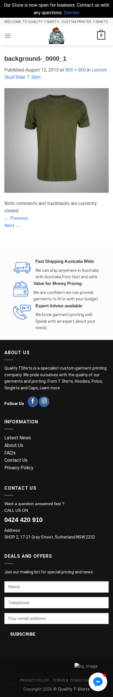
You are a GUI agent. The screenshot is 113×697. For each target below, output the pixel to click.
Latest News (17, 438)
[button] (98, 682)
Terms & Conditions (72, 680)
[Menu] (7, 35)
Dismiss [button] (71, 12)
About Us (13, 445)
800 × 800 (75, 70)
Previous (16, 218)
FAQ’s (10, 453)
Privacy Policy (19, 467)
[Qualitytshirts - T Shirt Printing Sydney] (56, 35)
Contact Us (16, 460)
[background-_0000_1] (56, 140)
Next (12, 225)
